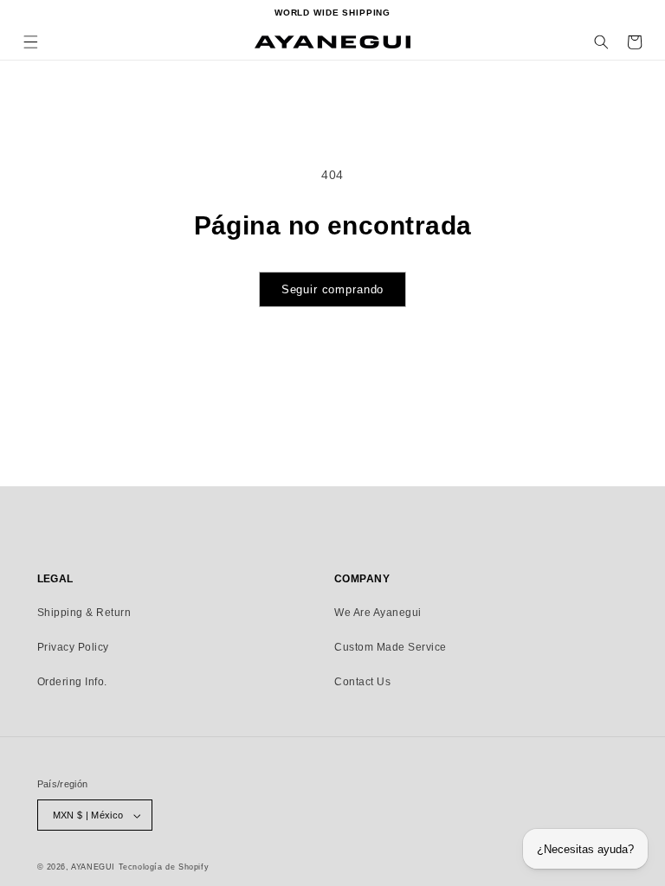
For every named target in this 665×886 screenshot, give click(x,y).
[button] (31, 42)
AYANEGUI (93, 867)
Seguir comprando (332, 289)
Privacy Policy (73, 647)
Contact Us (362, 682)
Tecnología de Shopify (164, 867)
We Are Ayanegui (378, 613)
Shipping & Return (84, 613)
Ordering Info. (72, 682)
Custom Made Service (390, 647)
